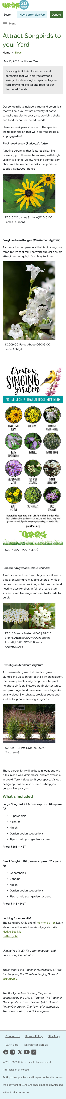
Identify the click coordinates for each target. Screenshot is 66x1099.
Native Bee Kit (12, 931)
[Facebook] (6, 1052)
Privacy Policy (34, 1036)
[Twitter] (20, 1052)
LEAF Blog (11, 1044)
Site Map (53, 1036)
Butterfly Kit (10, 936)
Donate (56, 14)
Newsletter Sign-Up (32, 14)
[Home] (14, 3)
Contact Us (12, 1036)
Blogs (18, 52)
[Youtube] (27, 1052)
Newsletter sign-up (36, 1044)
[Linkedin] (34, 1052)
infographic (10, 978)
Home (6, 52)
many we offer (46, 922)
